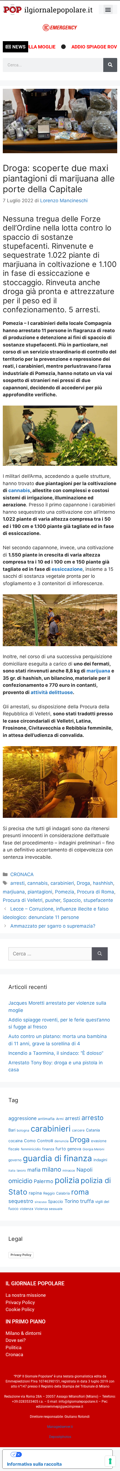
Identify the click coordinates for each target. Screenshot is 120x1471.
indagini (100, 1160)
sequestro (20, 1201)
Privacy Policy (21, 1255)
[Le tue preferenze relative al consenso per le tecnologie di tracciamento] (110, 1461)
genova (74, 1148)
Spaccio (72, 900)
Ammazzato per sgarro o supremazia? (52, 926)
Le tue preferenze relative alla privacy (63, 1454)
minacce (69, 1170)
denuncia (61, 1141)
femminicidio (31, 1149)
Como (30, 1140)
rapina (35, 1193)
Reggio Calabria (56, 1193)
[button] (108, 9)
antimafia (46, 1118)
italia (11, 1170)
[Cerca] (110, 65)
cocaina (15, 1140)
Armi (60, 1119)
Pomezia (64, 892)
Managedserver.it (60, 1427)
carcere (78, 1130)
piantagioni (40, 892)
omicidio (20, 1180)
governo (14, 1160)
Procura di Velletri (22, 900)
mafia (33, 1170)
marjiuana (14, 892)
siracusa (41, 1202)
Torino (71, 1201)
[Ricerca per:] (50, 954)
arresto (92, 1118)
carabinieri (62, 883)
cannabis (19, 490)
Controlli (45, 1140)
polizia (67, 1180)
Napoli (84, 1169)
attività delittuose (51, 692)
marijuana (98, 671)
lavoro (21, 1170)
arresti (17, 883)
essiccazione (67, 569)
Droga (83, 883)
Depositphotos (60, 1437)
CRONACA (22, 874)
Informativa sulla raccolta (34, 1464)
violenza (26, 1209)
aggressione (22, 1118)
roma (80, 1192)
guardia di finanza (57, 1158)
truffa (87, 1201)
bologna (23, 1130)
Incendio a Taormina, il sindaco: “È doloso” (55, 1053)
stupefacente (98, 900)
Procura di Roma (95, 892)
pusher (52, 900)
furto (61, 1148)
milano (51, 1169)
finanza (48, 1149)
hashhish (103, 883)
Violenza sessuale (49, 1209)
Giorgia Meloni (93, 1149)
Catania (93, 1130)
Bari (11, 1130)
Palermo (43, 1181)
